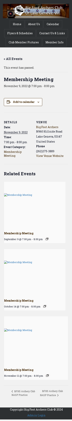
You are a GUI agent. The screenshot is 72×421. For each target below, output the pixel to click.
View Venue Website (50, 156)
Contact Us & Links (52, 33)
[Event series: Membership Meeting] (47, 239)
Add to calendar (24, 102)
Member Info (55, 42)
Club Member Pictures (24, 42)
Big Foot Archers (47, 127)
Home (17, 24)
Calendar (53, 24)
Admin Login (36, 415)
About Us (34, 24)
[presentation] (34, 205)
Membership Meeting (13, 153)
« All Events (13, 59)
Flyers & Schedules (20, 33)
